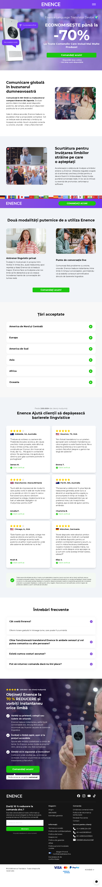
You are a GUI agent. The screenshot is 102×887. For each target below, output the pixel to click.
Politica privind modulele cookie (59, 847)
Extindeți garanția (56, 816)
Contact (76, 821)
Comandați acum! (71, 55)
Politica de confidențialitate (60, 831)
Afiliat (51, 843)
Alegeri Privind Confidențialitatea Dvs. (62, 853)
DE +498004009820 (84, 836)
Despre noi (53, 837)
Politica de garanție (56, 840)
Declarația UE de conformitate (55, 858)
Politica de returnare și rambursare (82, 814)
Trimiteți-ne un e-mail (85, 840)
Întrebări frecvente (80, 818)
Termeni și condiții (56, 828)
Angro (51, 810)
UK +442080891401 (83, 832)
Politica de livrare (55, 834)
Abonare (25, 829)
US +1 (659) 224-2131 (83, 829)
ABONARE (52, 813)
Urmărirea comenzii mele (83, 810)
